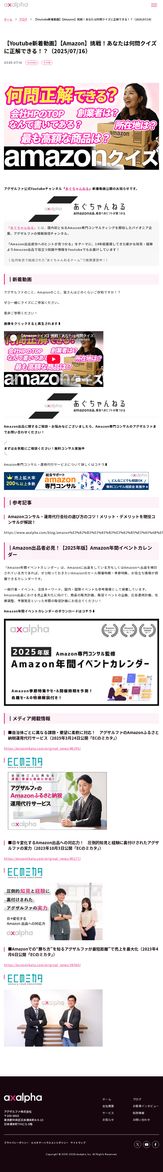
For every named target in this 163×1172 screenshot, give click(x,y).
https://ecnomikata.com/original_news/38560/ (42, 964)
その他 (46, 62)
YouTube (32, 62)
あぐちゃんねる (77, 188)
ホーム (8, 19)
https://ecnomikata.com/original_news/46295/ (42, 748)
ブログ (23, 19)
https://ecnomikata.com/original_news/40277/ (42, 858)
